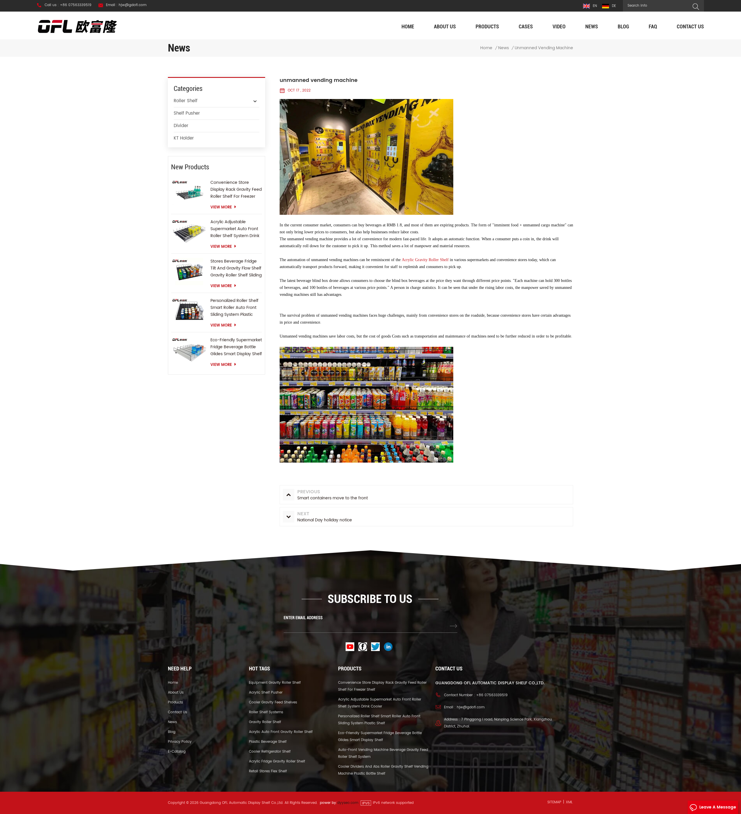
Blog (623, 26)
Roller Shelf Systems (266, 712)
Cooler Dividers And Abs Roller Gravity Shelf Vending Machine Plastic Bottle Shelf (383, 770)
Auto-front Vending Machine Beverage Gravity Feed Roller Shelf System (383, 753)
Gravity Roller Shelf (265, 722)
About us (445, 26)
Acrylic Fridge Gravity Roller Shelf (277, 761)
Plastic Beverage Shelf (268, 742)
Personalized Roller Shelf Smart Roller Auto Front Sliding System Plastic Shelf (234, 307)
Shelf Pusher (187, 113)
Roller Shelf (185, 100)
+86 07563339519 (492, 695)
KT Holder (184, 138)
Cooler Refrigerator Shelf (270, 751)
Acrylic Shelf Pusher (266, 692)
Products (487, 26)
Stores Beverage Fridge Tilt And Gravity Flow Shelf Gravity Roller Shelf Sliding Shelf (236, 268)
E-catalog (177, 751)
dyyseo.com (347, 803)
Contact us (690, 26)
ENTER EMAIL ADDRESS (303, 617)
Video (559, 26)
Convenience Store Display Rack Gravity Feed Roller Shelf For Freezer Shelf (236, 189)
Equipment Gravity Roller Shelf (275, 682)
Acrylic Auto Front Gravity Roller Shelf (281, 732)
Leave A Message (717, 807)
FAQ (653, 26)
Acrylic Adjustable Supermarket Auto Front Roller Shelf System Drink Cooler (234, 229)
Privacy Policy (180, 742)
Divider (181, 125)
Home (407, 26)
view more (221, 207)
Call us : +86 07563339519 (68, 5)
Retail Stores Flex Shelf (268, 771)
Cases (526, 26)
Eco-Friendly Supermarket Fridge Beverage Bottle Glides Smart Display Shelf (236, 347)
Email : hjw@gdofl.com (126, 5)
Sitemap (554, 802)
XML (569, 802)
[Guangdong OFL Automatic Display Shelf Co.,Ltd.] (77, 26)
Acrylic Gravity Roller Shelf (425, 260)
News (591, 26)
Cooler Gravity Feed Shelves (273, 702)
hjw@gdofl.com (471, 707)
